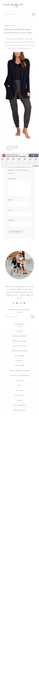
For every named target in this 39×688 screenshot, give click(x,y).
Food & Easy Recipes (20, 351)
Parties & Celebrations (19, 375)
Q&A (19, 385)
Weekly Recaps (20, 410)
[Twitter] (17, 303)
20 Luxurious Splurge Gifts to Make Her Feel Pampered (12, 147)
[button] (35, 4)
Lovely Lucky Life (13, 5)
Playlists (19, 380)
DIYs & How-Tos (20, 346)
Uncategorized (19, 405)
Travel (19, 400)
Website (11, 220)
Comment (12, 178)
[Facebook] (14, 303)
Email (11, 210)
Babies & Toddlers (19, 336)
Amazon (19, 331)
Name (11, 200)
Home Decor (19, 365)
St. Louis (19, 390)
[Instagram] (25, 303)
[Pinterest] (21, 303)
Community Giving (19, 341)
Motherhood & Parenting (19, 370)
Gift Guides (19, 356)
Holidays (19, 360)
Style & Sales (19, 395)
